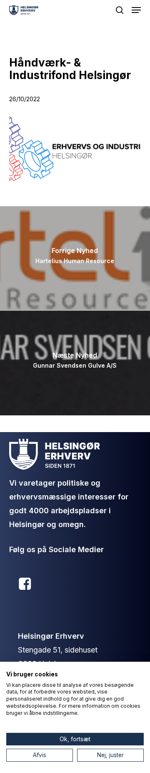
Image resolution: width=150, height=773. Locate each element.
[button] (136, 10)
